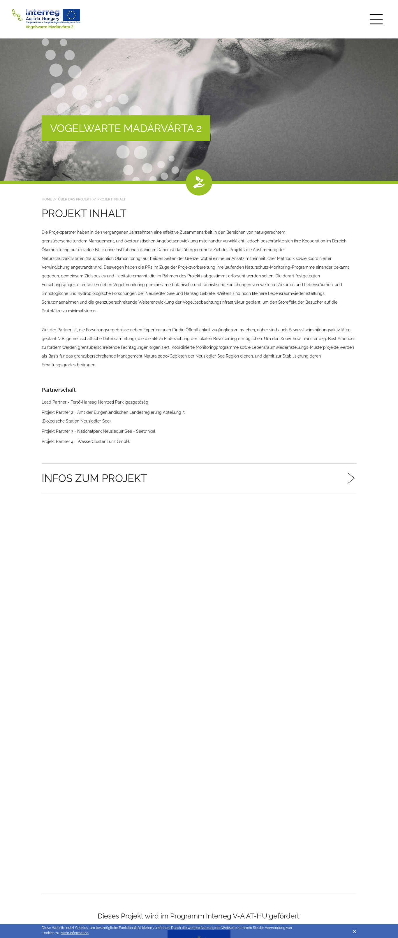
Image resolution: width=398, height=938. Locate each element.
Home (47, 199)
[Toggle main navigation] (376, 19)
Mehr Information (75, 933)
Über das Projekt (74, 199)
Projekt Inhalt (111, 199)
